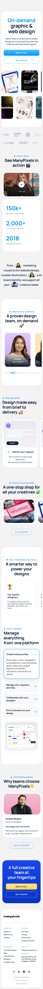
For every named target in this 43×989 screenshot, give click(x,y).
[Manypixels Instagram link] (24, 972)
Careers (7, 937)
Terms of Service (21, 980)
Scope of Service (28, 940)
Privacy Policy (21, 983)
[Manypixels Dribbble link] (29, 972)
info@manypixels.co (29, 950)
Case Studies (9, 956)
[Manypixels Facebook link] (14, 972)
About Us (7, 931)
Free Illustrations (10, 950)
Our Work (25, 931)
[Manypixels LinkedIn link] (19, 972)
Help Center (26, 937)
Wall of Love (8, 934)
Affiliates (7, 959)
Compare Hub (9, 962)
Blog (5, 953)
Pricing (24, 934)
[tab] (21, 664)
